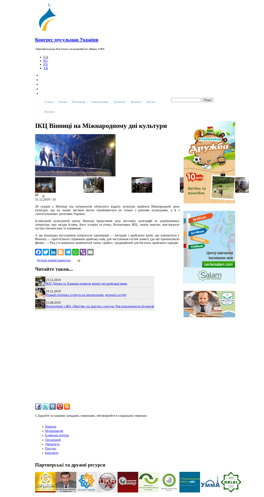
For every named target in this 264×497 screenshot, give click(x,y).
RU (45, 61)
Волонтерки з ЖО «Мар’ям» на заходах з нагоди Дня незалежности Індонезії (100, 306)
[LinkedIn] (53, 251)
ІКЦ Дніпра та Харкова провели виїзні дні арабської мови (86, 283)
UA (45, 57)
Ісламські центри (57, 435)
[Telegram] (68, 251)
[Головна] (49, 31)
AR (45, 68)
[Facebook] (38, 251)
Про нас (50, 448)
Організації (53, 440)
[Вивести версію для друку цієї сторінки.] (43, 195)
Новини (50, 426)
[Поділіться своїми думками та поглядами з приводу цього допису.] (36, 195)
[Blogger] (60, 251)
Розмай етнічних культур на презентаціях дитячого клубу (86, 295)
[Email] (90, 251)
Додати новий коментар (54, 260)
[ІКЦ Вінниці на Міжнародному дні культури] (45, 191)
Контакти (51, 453)
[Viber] (83, 251)
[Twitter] (45, 251)
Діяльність (52, 444)
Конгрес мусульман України (66, 39)
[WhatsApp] (75, 251)
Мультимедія (54, 431)
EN (45, 64)
